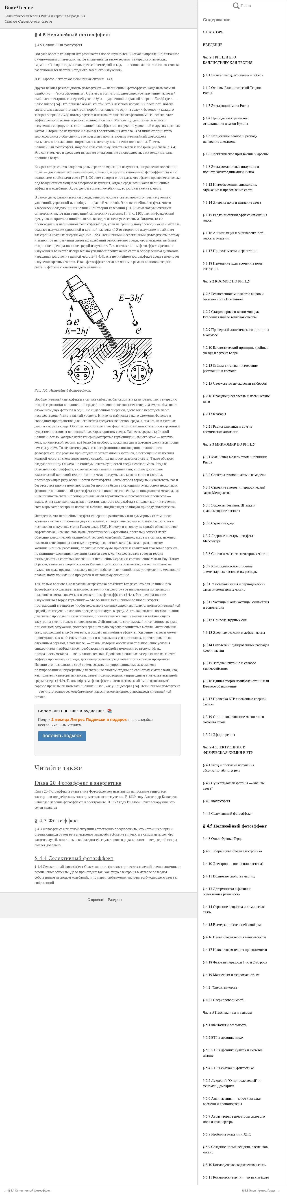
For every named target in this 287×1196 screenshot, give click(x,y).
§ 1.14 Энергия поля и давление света (232, 202)
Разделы (115, 900)
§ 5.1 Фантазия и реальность (224, 1024)
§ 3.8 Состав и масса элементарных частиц (236, 553)
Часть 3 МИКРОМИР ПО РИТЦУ (229, 444)
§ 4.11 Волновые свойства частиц (229, 876)
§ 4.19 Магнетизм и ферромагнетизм (231, 974)
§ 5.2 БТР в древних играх (223, 1037)
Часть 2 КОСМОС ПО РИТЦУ (226, 281)
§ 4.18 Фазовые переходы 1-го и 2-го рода (235, 962)
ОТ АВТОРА (213, 32)
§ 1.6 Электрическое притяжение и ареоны (236, 153)
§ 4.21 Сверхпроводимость (223, 999)
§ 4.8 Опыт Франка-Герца (222, 838)
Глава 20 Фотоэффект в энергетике (78, 782)
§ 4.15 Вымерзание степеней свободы (232, 924)
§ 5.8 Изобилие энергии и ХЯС (227, 1134)
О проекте (95, 900)
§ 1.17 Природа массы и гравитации (231, 250)
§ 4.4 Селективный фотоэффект (227, 813)
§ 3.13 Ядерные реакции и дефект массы (234, 632)
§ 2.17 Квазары (214, 413)
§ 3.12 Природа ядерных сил (225, 619)
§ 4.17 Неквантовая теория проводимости (235, 949)
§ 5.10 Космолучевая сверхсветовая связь (234, 1164)
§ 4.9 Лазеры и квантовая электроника (232, 851)
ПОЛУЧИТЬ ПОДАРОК (62, 736)
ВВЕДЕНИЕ (212, 44)
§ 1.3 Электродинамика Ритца (226, 105)
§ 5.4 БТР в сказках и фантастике (228, 1067)
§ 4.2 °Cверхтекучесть (220, 987)
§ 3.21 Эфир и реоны (219, 734)
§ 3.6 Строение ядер (218, 523)
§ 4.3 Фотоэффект (216, 800)
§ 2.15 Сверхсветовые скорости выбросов (235, 383)
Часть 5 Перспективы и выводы (227, 1012)
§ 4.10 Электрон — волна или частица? (233, 863)
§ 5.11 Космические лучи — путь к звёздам (236, 1177)
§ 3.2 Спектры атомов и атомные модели (234, 474)
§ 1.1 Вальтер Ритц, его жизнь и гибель (233, 75)
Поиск (241, 6)
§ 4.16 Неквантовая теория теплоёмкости (234, 937)
